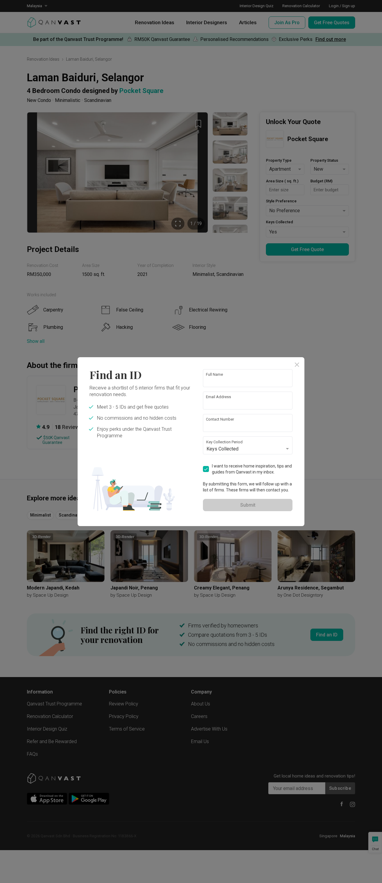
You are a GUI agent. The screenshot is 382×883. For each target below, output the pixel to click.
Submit (247, 505)
